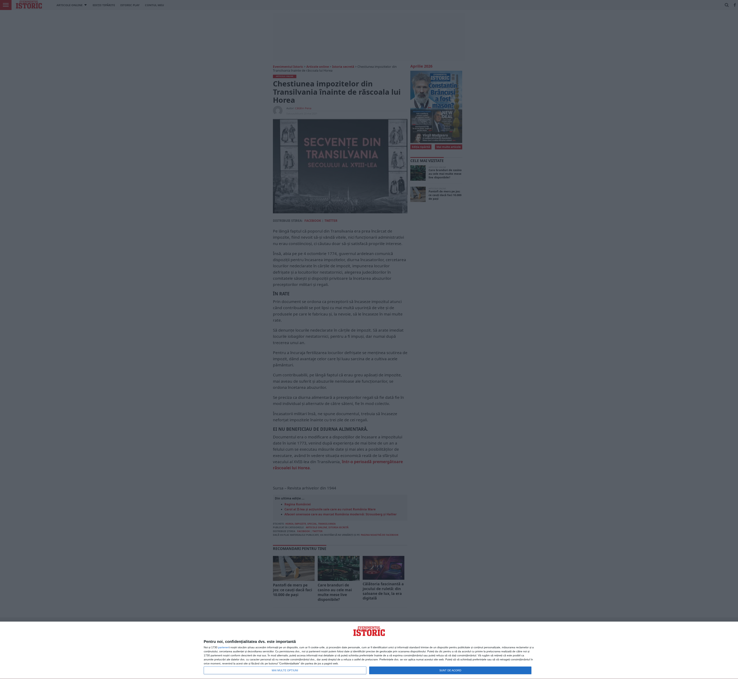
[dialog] (369, 650)
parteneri (223, 647)
